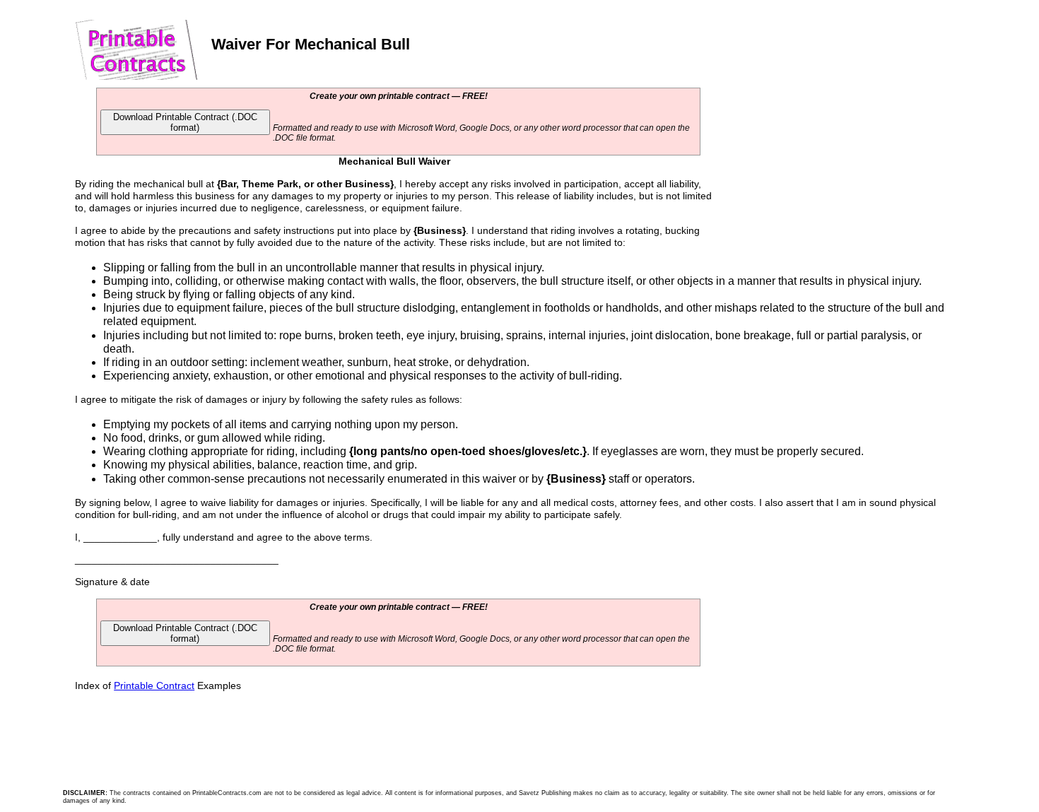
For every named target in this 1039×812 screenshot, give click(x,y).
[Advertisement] (819, 181)
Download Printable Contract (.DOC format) (185, 122)
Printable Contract (154, 685)
